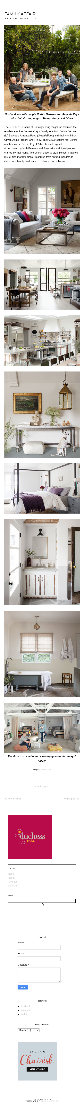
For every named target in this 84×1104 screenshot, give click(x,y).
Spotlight (12, 885)
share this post (40, 786)
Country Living (45, 770)
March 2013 (16, 127)
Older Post (70, 798)
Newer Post (14, 798)
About (11, 878)
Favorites (12, 881)
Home (11, 873)
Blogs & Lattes (50, 1101)
